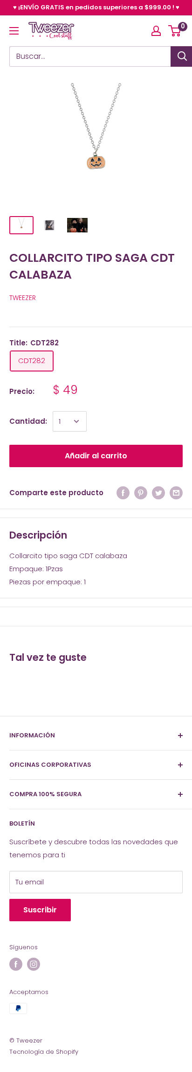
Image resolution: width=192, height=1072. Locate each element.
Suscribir (40, 909)
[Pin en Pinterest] (140, 492)
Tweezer (22, 297)
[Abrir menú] (14, 31)
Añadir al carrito (96, 455)
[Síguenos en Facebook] (15, 964)
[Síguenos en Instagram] (33, 964)
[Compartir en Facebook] (123, 492)
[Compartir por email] (176, 492)
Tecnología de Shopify (43, 1051)
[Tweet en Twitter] (158, 492)
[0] (175, 30)
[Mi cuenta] (156, 31)
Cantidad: (28, 421)
